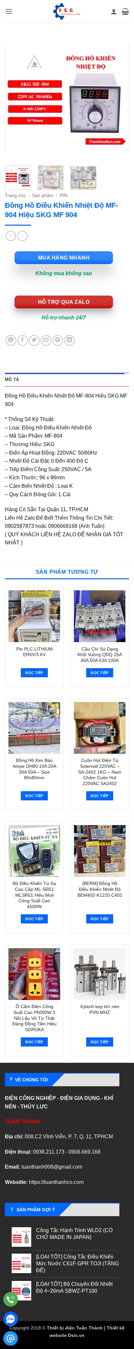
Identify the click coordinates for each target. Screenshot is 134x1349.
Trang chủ (15, 195)
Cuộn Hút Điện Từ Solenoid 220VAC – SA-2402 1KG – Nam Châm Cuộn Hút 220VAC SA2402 (99, 772)
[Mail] (10, 1338)
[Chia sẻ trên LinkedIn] (69, 340)
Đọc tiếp (34, 673)
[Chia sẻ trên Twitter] (34, 340)
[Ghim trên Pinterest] (57, 340)
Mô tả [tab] (12, 379)
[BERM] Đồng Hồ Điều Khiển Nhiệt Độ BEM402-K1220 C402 (99, 889)
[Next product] (11, 236)
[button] (9, 11)
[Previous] (15, 98)
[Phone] (10, 1299)
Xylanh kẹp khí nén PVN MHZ (99, 1009)
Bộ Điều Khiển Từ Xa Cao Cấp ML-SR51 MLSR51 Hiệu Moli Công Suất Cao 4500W (34, 895)
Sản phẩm (42, 195)
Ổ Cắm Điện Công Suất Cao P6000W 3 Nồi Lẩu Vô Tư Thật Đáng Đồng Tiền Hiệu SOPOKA (34, 1018)
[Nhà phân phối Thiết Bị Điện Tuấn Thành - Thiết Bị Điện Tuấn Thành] (67, 11)
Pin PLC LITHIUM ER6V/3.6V (34, 652)
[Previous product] (22, 236)
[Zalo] (10, 1319)
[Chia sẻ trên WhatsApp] (11, 340)
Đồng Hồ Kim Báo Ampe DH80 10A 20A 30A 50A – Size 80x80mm (34, 769)
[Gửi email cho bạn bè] (46, 340)
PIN (63, 195)
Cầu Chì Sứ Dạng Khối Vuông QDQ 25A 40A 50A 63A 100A (99, 655)
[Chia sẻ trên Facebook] (22, 340)
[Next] (118, 98)
